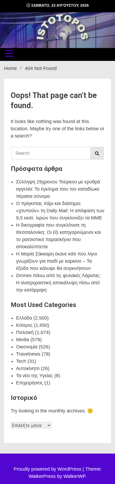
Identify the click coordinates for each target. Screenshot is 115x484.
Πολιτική (25, 332)
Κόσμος (24, 325)
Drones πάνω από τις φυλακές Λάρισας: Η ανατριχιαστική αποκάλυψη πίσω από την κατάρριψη (58, 283)
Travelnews (28, 354)
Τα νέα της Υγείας (34, 375)
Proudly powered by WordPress (48, 469)
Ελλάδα (24, 318)
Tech (21, 361)
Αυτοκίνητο (28, 368)
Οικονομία (26, 346)
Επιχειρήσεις (29, 382)
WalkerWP (74, 476)
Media (22, 339)
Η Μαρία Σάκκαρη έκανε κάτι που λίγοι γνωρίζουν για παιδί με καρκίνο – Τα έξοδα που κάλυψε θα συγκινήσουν (56, 261)
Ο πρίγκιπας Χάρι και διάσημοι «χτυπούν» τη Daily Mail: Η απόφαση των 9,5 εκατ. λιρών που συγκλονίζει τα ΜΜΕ (60, 211)
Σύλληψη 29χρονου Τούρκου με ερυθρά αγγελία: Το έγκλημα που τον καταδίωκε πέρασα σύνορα (58, 189)
